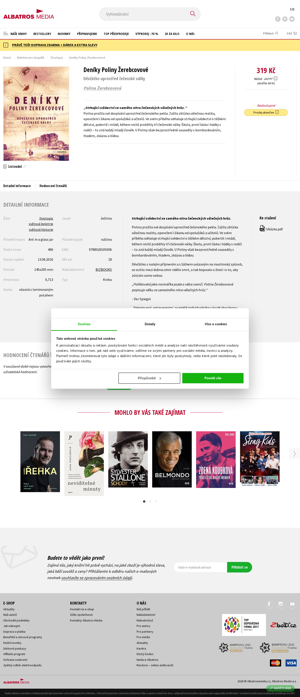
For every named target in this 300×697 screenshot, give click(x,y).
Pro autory (143, 626)
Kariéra (141, 648)
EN (292, 9)
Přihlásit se (239, 567)
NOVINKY (64, 33)
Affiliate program (14, 654)
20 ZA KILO (172, 33)
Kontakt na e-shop (82, 609)
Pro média (143, 637)
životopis (46, 218)
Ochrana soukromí (15, 660)
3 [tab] (156, 501)
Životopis (57, 58)
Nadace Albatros (147, 660)
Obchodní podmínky (16, 620)
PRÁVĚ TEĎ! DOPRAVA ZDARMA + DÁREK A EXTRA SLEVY (54, 45)
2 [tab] (150, 501)
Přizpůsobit (147, 378)
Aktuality (9, 609)
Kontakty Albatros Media (86, 620)
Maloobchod (145, 620)
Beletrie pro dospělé (30, 58)
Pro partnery (145, 632)
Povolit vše (212, 378)
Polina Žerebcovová (102, 88)
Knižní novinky (12, 643)
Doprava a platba (14, 632)
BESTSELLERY (42, 33)
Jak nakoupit (11, 626)
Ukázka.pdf (271, 229)
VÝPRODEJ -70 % (147, 33)
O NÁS (190, 33)
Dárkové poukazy (14, 648)
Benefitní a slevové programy (22, 637)
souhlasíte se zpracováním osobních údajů (96, 577)
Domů (7, 58)
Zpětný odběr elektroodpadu (22, 665)
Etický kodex (145, 654)
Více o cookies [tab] (216, 324)
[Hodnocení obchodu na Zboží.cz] (281, 623)
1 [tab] (144, 501)
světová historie (41, 229)
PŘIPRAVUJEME (87, 33)
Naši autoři (10, 615)
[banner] (28, 10)
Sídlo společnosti (81, 615)
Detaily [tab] (150, 324)
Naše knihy (18, 33)
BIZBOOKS (104, 269)
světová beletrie (41, 224)
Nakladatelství (146, 615)
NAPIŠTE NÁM (282, 688)
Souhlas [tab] (84, 324)
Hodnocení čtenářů (53, 185)
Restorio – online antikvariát (155, 665)
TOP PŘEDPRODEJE (116, 33)
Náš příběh (143, 609)
